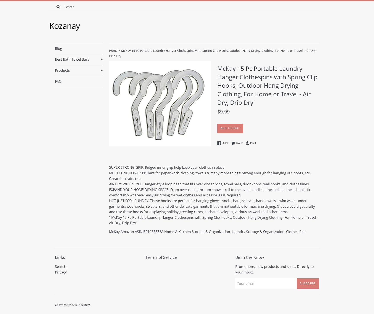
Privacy (61, 272)
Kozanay (84, 305)
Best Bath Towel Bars (79, 59)
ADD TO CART (230, 128)
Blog (58, 48)
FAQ (58, 81)
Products (79, 70)
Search (60, 266)
